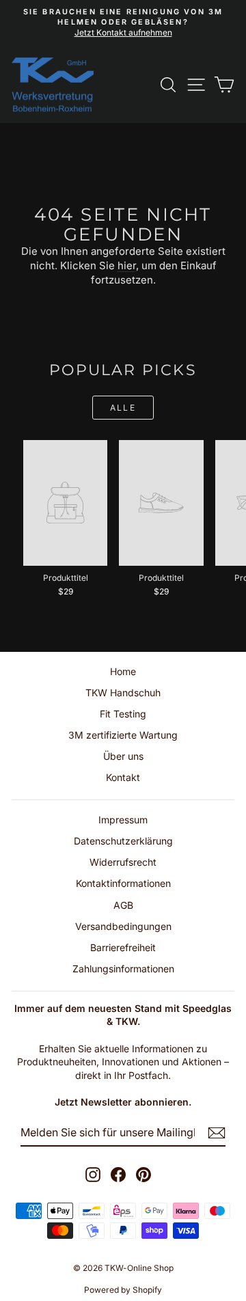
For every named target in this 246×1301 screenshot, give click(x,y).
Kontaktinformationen (123, 883)
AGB (123, 905)
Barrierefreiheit (123, 947)
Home (123, 671)
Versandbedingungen (123, 926)
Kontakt (123, 777)
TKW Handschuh (123, 692)
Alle (123, 407)
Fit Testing (123, 714)
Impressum (123, 819)
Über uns (123, 756)
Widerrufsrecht (123, 862)
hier (127, 265)
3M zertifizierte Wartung (123, 735)
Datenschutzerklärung (123, 841)
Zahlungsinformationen (123, 968)
